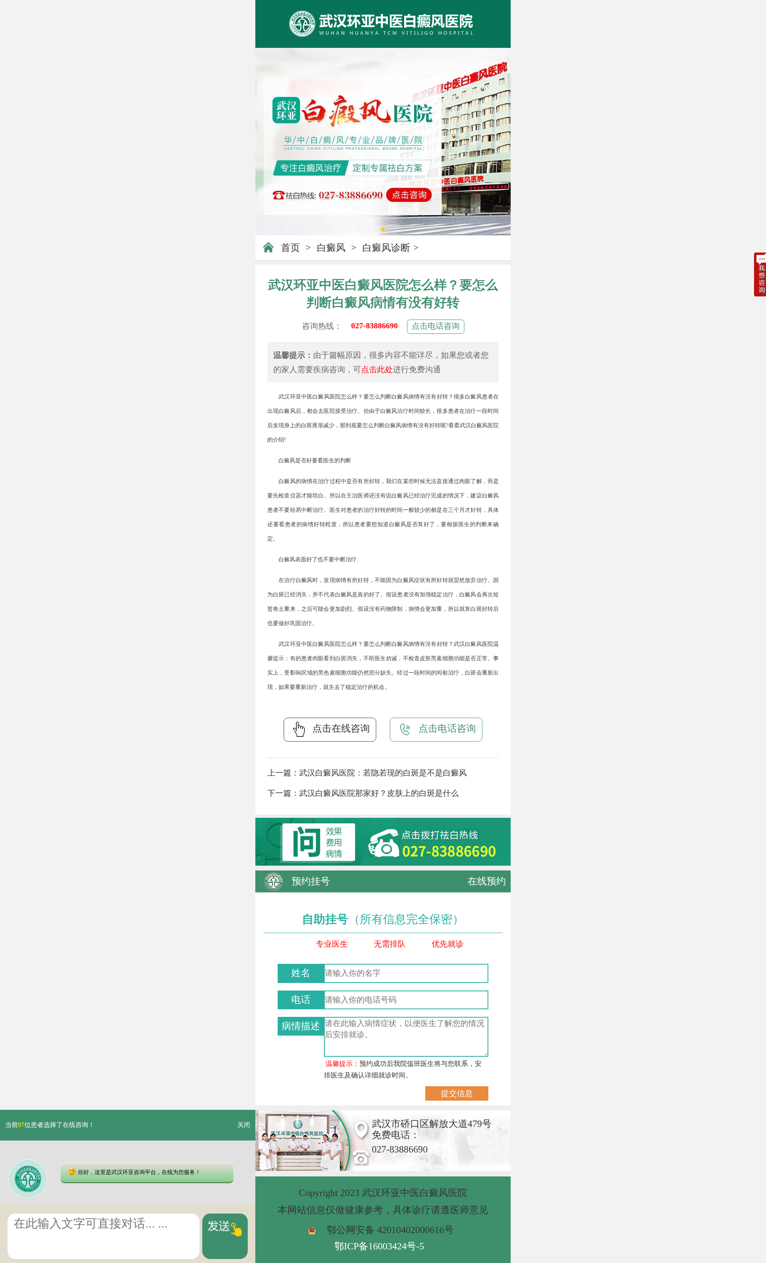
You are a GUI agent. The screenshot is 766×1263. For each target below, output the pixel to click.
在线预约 (487, 881)
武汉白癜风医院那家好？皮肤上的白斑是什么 (379, 793)
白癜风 (331, 248)
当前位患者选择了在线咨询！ (50, 1125)
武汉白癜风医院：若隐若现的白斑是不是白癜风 (383, 772)
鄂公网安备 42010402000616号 (390, 1230)
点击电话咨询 (436, 326)
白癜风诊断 (386, 248)
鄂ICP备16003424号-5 (379, 1246)
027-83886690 (374, 325)
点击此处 (377, 369)
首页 (290, 248)
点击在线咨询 (341, 728)
